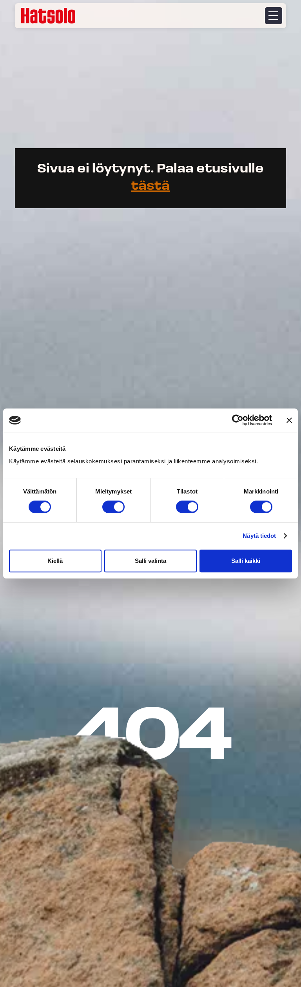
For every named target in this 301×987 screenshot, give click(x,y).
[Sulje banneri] (289, 420)
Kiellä (55, 560)
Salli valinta (150, 560)
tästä (150, 186)
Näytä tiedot (259, 535)
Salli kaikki (245, 560)
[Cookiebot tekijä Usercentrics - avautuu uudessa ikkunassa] (237, 420)
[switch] (113, 507)
